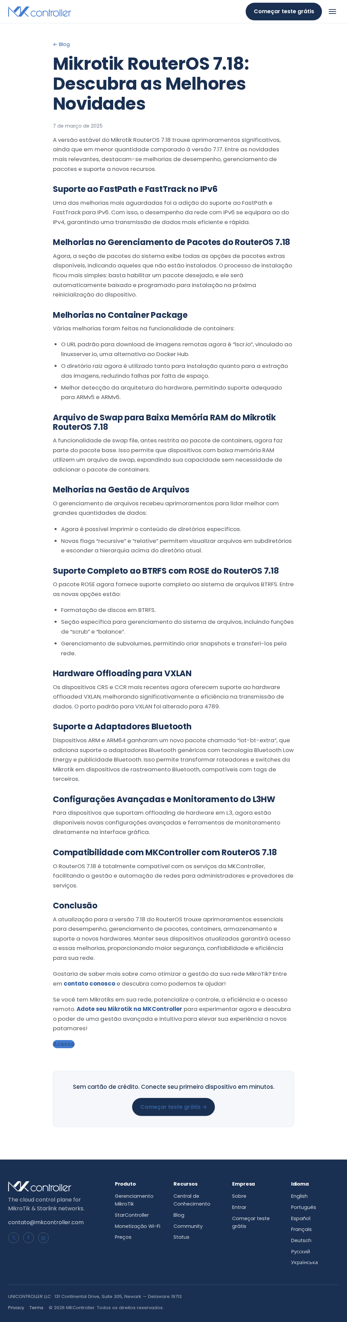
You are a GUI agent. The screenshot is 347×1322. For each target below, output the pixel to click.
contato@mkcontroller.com (46, 1222)
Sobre (239, 1196)
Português (303, 1207)
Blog (179, 1215)
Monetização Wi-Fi (137, 1226)
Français (301, 1229)
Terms (36, 1307)
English (299, 1196)
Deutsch (301, 1240)
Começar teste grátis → (173, 1107)
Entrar (239, 1207)
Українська (304, 1262)
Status (181, 1237)
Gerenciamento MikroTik (134, 1200)
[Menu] (332, 11)
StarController (132, 1215)
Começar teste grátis (284, 11)
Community (188, 1226)
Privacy (16, 1307)
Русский (300, 1251)
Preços (123, 1237)
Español (300, 1218)
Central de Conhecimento (192, 1200)
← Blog (61, 44)
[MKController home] (39, 11)
